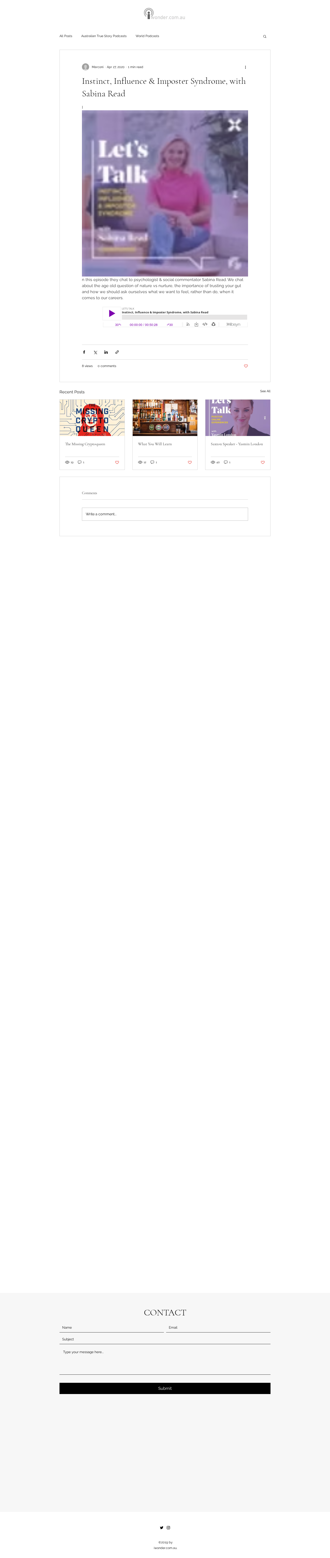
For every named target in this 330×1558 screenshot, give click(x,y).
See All (265, 391)
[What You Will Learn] (165, 418)
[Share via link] (117, 352)
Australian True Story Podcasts (104, 36)
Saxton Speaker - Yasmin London (237, 443)
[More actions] (245, 67)
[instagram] (168, 1527)
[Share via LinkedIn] (106, 352)
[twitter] (161, 1527)
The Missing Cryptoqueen (85, 443)
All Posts (65, 36)
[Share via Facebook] (84, 352)
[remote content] (165, 317)
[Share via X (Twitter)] (95, 352)
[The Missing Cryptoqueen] (92, 418)
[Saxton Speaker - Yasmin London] (237, 418)
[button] (265, 36)
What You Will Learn (155, 443)
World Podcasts (147, 36)
